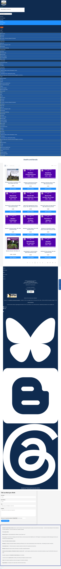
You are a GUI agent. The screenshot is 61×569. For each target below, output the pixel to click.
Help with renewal (3, 56)
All (56, 165)
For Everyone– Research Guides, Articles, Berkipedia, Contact (8, 69)
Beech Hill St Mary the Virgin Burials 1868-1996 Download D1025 (48, 206)
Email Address (3, 499)
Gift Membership (3, 52)
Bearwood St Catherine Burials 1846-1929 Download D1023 (13, 206)
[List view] (7, 165)
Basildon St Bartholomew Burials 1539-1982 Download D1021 (30, 183)
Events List (2, 43)
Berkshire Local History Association (14, 300)
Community (2, 60)
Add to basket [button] (13, 188)
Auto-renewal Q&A (3, 57)
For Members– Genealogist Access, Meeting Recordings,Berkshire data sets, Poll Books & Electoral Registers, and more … (11, 73)
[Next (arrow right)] (1, 568)
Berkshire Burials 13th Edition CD (13, 251)
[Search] (11, 14)
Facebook (1, 64)
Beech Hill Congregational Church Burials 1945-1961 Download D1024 (30, 206)
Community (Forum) (3, 62)
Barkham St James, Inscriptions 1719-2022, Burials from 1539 (13, 183)
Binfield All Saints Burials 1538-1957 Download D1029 (48, 252)
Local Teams (5, 274)
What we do (2, 35)
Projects (1, 86)
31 (50, 262)
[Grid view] (5, 165)
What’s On (2, 41)
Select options (13, 257)
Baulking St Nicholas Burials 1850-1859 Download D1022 (48, 183)
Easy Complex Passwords (4, 84)
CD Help (1, 79)
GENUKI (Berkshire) (31, 302)
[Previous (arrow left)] (0, 568)
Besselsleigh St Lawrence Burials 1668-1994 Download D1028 (30, 252)
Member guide (2, 54)
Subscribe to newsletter (59, 284)
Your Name (2, 495)
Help (1, 76)
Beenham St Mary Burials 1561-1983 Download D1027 (30, 229)
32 (52, 262)
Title (1, 504)
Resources (2, 67)
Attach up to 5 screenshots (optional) (7, 518)
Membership (2, 49)
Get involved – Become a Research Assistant (8, 38)
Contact (1, 81)
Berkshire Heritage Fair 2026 (5, 44)
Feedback (2, 508)
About (1, 31)
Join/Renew (2, 51)
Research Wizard (3, 78)
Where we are (2, 33)
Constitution (2, 40)
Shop (1, 30)
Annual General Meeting (4, 48)
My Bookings (2, 46)
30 (47, 262)
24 (54, 165)
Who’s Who (2, 36)
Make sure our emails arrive (5, 83)
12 (53, 165)
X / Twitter (2, 65)
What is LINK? (2, 59)
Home (1, 28)
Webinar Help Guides (4, 89)
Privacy (4, 276)
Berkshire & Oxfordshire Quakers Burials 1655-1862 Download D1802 (48, 229)
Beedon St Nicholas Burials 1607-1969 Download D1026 (13, 229)
